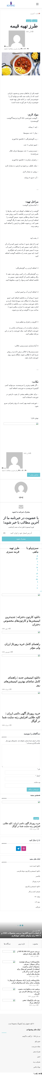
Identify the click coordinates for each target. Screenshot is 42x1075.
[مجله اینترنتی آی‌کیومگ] (11, 4)
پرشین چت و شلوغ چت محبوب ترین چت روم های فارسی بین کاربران (29, 991)
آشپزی (35, 21)
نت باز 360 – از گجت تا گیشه (31, 1036)
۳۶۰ (36, 897)
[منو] (37, 5)
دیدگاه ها (7, 944)
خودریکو (37, 1041)
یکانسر (38, 876)
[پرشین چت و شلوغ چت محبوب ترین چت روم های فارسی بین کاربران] (8, 992)
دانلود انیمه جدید (35, 866)
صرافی (38, 907)
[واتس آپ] (37, 1074)
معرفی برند (36, 1062)
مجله (38, 897)
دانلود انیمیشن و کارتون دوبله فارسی (28, 871)
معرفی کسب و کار (34, 891)
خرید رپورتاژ (36, 881)
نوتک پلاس (36, 1067)
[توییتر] (39, 1074)
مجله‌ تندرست (36, 1046)
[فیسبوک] (41, 1074)
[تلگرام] (36, 1074)
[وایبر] (34, 1074)
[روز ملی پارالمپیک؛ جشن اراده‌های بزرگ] (8, 1003)
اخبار (38, 1057)
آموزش (29, 21)
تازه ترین (21, 944)
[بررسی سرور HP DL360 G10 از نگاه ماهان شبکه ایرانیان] (8, 954)
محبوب (35, 944)
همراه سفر (36, 1052)
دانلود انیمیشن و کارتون (32, 886)
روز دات (37, 902)
